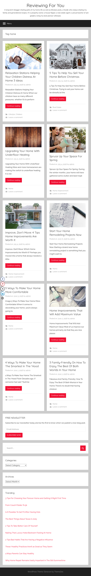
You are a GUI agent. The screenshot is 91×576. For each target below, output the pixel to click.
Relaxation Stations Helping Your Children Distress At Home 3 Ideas (22, 76)
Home (10, 189)
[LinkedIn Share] (3, 294)
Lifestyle (11, 114)
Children (19, 114)
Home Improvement (60, 191)
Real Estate (57, 107)
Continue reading (13, 106)
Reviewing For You (45, 5)
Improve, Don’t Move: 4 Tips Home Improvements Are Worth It (22, 236)
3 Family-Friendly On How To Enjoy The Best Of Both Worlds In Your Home (67, 366)
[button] (2, 298)
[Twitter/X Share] (3, 289)
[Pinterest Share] (3, 284)
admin (28, 85)
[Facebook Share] (3, 279)
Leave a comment (15, 117)
